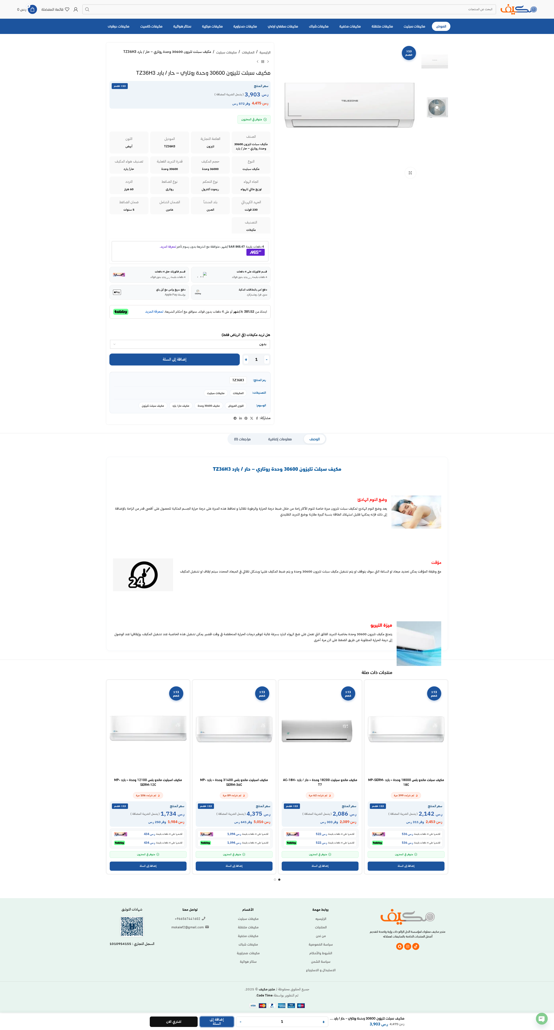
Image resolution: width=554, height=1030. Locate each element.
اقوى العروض (236, 405)
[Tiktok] (415, 946)
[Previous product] (268, 61)
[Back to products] (262, 61)
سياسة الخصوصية (321, 944)
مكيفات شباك (248, 944)
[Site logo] (518, 8)
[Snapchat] (399, 946)
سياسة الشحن (320, 961)
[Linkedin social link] (240, 418)
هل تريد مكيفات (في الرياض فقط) (246, 335)
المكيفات (248, 51)
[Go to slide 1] (279, 880)
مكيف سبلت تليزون (153, 405)
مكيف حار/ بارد (180, 405)
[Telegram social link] (235, 418)
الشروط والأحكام (320, 952)
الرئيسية (265, 51)
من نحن (321, 935)
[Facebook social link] (257, 418)
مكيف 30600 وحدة (209, 405)
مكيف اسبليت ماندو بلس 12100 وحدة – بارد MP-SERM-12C (148, 782)
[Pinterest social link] (246, 418)
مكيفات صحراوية (248, 952)
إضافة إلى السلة (174, 359)
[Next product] (257, 61)
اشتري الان (173, 1021)
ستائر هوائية (248, 961)
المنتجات (321, 926)
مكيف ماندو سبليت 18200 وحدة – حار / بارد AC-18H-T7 (320, 782)
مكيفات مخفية (248, 935)
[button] (406, 866)
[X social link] (251, 418)
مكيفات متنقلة (248, 926)
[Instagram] (407, 946)
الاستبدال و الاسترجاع (321, 969)
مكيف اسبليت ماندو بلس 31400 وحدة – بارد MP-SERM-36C (234, 782)
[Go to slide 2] (275, 880)
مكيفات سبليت (226, 51)
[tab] (314, 439)
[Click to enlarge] (410, 172)
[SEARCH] (87, 9)
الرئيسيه (320, 918)
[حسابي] (75, 9)
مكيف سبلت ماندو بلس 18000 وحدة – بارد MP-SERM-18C (406, 782)
